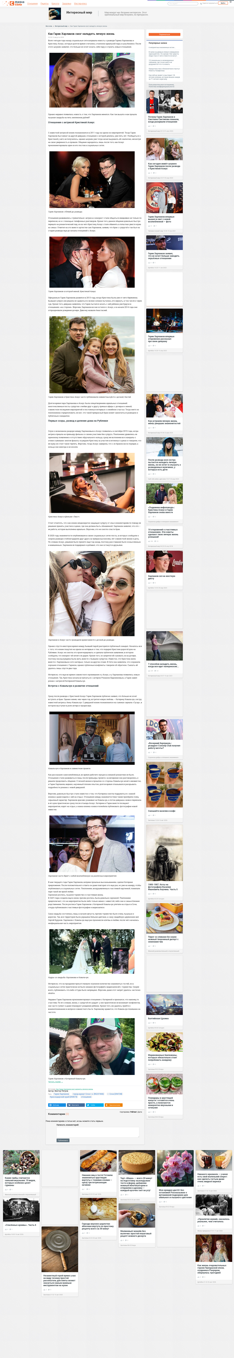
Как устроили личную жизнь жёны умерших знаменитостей (164, 422)
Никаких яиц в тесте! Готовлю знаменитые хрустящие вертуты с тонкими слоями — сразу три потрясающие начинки (97, 1180)
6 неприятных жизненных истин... (162, 47)
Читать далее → (55, 1081)
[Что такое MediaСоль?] (231, 2)
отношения (86, 1096)
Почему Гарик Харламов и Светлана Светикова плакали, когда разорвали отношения (163, 119)
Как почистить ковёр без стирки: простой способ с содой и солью (213, 1315)
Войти (223, 3)
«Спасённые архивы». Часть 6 (20, 1225)
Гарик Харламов (61, 1094)
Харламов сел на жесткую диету (161, 577)
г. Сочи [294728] (115, 1094)
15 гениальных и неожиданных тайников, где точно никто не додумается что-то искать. (161, 62)
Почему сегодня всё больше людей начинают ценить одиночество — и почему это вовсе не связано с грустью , (19, 1291)
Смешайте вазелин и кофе (161, 811)
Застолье (151, 820)
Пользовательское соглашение (161, 84)
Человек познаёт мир (155, 231)
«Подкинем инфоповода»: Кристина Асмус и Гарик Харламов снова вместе (161, 509)
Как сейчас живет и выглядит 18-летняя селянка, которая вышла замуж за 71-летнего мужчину (164, 77)
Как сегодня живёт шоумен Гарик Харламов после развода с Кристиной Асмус (164, 166)
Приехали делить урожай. (172, 1336)
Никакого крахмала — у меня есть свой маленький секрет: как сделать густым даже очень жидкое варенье (212, 1178)
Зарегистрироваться (210, 3)
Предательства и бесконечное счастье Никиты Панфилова (164, 70)
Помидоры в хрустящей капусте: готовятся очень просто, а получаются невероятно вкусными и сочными (161, 1103)
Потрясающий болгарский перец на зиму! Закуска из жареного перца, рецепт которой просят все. (95, 1303)
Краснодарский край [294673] (63, 1096)
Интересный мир (79, 12)
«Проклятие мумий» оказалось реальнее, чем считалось (213, 1220)
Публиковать (63, 1140)
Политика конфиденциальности (161, 86)
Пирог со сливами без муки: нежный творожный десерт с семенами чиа (163, 939)
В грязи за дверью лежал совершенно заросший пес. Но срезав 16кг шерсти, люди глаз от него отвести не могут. (164, 54)
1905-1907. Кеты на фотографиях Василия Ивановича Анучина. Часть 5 (163, 887)
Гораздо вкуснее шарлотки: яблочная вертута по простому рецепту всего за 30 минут (98, 1226)
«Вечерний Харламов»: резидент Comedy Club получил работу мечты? (164, 745)
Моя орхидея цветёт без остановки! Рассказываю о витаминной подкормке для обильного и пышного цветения (175, 1194)
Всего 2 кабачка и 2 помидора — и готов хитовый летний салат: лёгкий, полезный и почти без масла (58, 1329)
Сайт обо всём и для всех (157, 479)
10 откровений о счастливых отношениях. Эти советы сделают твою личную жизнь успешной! (163, 533)
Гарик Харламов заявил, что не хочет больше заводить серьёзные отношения (163, 255)
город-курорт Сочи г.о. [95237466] (88, 1094)
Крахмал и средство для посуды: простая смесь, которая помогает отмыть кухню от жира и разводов (18, 1341)
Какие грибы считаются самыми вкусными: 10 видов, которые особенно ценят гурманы (20, 1181)
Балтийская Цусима (158, 1018)
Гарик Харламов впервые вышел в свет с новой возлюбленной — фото (161, 219)
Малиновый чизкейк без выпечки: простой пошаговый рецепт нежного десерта (135, 1233)
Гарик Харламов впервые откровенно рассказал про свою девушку (161, 338)
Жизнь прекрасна (203, 1231)
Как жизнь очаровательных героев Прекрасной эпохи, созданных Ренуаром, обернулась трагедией (211, 1269)
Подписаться (164, 34)
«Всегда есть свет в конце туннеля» (133, 1290)
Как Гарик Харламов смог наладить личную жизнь (88, 26)
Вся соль (49, 26)
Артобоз (151, 268)
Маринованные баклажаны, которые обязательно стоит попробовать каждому (162, 1057)
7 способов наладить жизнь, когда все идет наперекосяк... (163, 665)
